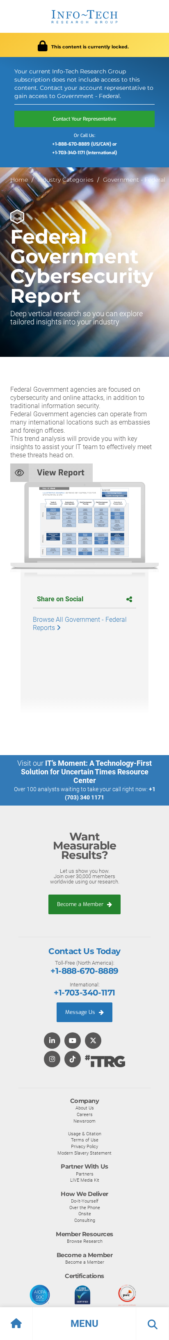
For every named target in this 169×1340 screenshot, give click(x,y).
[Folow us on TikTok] (72, 1060)
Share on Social (60, 599)
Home (19, 179)
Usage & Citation (84, 1134)
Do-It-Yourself (84, 1201)
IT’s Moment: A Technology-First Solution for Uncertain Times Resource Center (86, 772)
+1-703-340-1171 (84, 993)
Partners (85, 1174)
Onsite (84, 1214)
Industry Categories (65, 179)
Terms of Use (84, 1140)
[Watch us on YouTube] (73, 1041)
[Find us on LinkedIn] (52, 1041)
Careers (85, 1114)
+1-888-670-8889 (84, 971)
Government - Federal (134, 179)
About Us (84, 1108)
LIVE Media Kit (84, 1180)
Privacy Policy (84, 1146)
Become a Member (81, 904)
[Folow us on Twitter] (93, 1041)
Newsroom (84, 1121)
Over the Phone (84, 1207)
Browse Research (85, 1241)
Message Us (81, 1012)
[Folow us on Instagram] (52, 1060)
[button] (84, 1323)
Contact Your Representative (84, 119)
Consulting (84, 1220)
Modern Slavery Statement (84, 1153)
